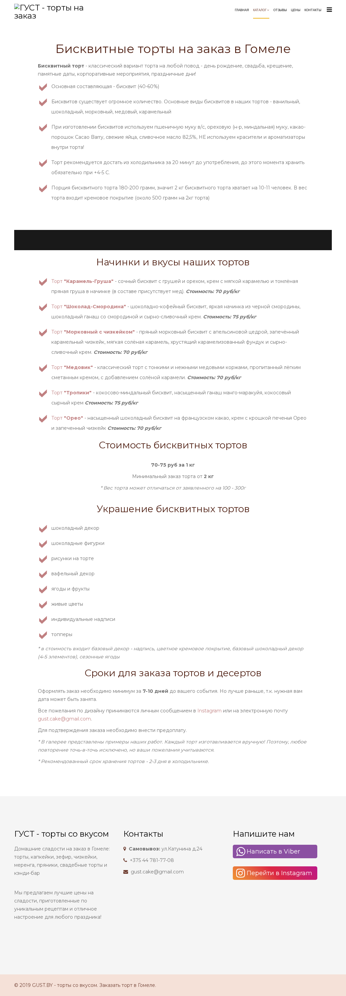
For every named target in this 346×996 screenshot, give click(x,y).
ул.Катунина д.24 (165, 849)
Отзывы (280, 10)
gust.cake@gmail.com (64, 719)
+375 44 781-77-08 (152, 860)
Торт (82, 281)
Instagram (209, 711)
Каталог (260, 10)
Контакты (312, 10)
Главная (242, 10)
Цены (295, 10)
